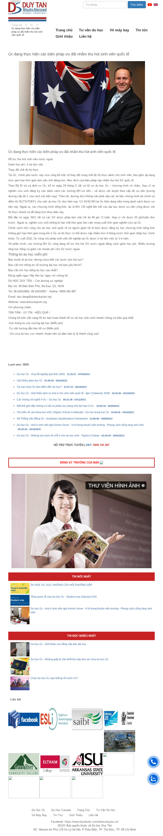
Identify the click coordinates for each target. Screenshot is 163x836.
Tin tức (142, 30)
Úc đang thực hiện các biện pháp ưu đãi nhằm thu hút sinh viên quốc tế (26, 31)
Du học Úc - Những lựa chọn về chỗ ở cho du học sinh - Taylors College (58, 435)
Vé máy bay (119, 30)
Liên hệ (85, 36)
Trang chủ (64, 30)
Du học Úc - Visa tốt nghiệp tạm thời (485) (41, 374)
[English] (156, 4)
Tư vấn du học (91, 30)
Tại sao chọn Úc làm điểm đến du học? (39, 386)
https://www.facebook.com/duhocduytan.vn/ (91, 821)
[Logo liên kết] (23, 718)
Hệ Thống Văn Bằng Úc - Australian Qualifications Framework (52, 418)
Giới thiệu (64, 36)
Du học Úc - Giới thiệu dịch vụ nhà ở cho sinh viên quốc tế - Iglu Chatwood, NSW (63, 393)
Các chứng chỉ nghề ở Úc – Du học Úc (39, 399)
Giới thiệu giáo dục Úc (29, 380)
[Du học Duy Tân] (27, 10)
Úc (32, 25)
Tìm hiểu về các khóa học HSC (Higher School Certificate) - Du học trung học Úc (63, 412)
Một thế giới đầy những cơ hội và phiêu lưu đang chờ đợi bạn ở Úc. (55, 405)
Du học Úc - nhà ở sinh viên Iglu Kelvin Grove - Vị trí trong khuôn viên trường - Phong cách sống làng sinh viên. (81, 425)
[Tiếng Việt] (150, 4)
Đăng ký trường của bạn (80, 462)
